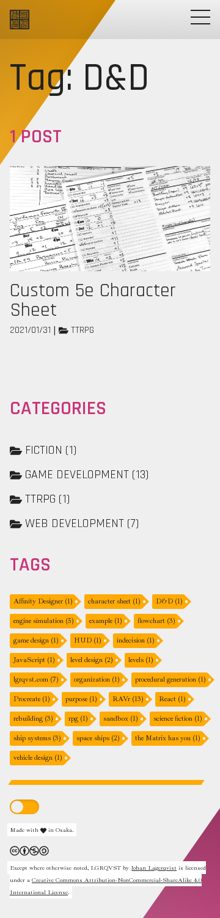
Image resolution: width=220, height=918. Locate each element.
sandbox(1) (120, 718)
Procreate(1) (31, 699)
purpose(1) (81, 699)
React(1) (172, 699)
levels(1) (140, 660)
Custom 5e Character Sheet (93, 300)
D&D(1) (169, 601)
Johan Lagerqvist (154, 868)
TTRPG (82, 330)
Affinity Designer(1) (43, 601)
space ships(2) (98, 738)
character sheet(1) (114, 601)
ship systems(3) (37, 738)
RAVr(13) (128, 699)
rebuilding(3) (33, 718)
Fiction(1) (50, 450)
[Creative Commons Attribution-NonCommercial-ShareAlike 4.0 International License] (29, 849)
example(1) (105, 620)
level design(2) (91, 660)
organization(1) (97, 679)
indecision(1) (136, 640)
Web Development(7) (82, 523)
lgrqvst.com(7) (36, 679)
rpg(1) (78, 718)
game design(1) (36, 640)
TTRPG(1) (47, 499)
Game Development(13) (86, 475)
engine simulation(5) (43, 620)
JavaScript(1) (34, 660)
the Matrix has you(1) (167, 738)
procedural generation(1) (170, 679)
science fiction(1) (177, 718)
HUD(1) (87, 640)
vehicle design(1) (37, 757)
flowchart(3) (156, 620)
